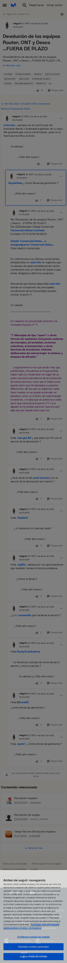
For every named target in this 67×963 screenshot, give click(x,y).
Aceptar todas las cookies (33, 956)
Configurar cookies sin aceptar (33, 937)
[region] (33, 916)
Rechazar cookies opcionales (33, 946)
